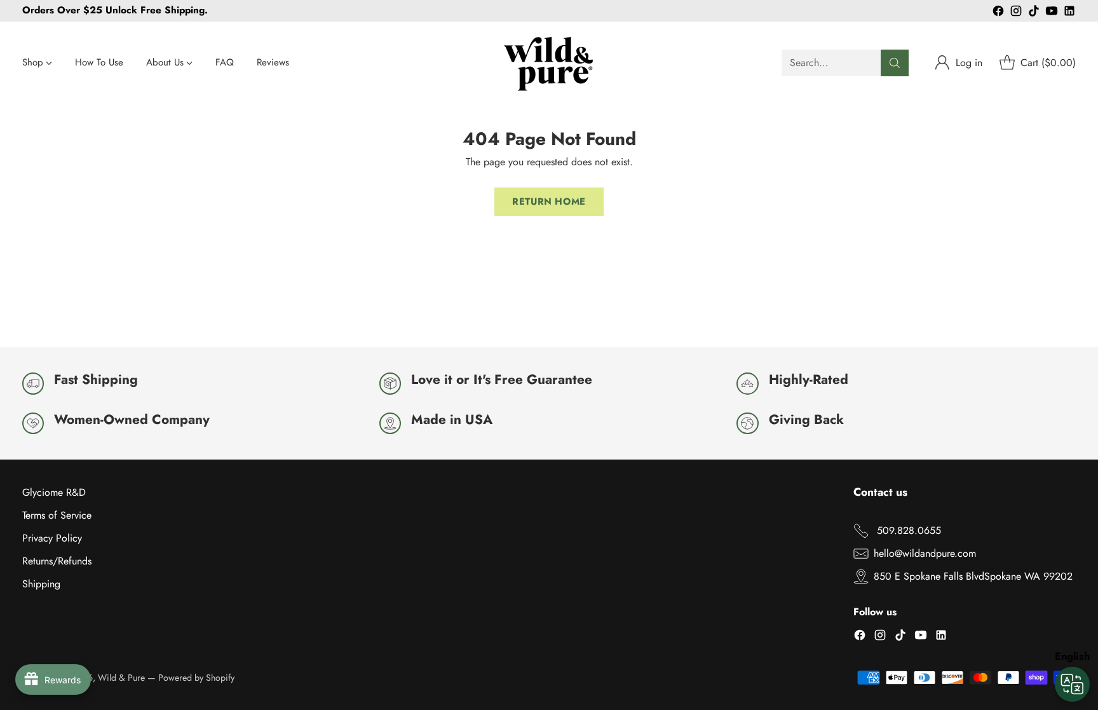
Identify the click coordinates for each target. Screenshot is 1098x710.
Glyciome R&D (54, 492)
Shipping (41, 584)
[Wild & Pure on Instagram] (1016, 13)
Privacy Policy (52, 538)
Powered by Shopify (196, 677)
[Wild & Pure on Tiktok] (1033, 13)
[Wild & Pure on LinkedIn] (1069, 13)
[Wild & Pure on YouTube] (1051, 13)
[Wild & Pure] (549, 62)
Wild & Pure (121, 677)
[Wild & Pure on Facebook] (998, 13)
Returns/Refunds (57, 561)
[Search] (895, 63)
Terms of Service (57, 515)
